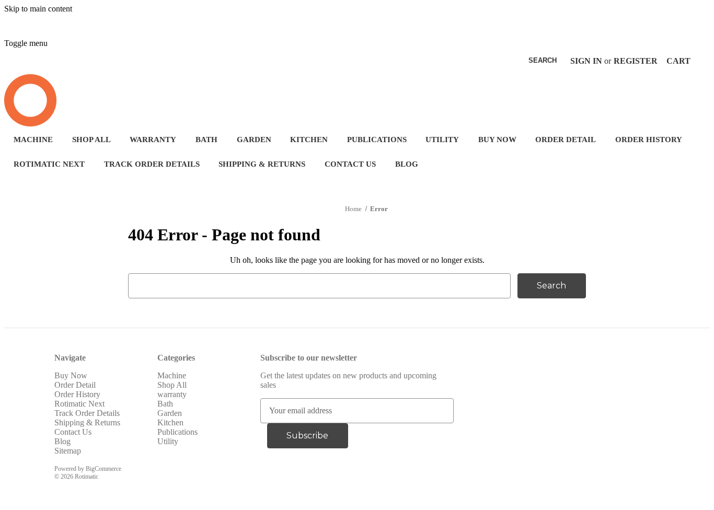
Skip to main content (38, 8)
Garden (254, 139)
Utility (442, 139)
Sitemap (67, 450)
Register (636, 60)
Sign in (586, 60)
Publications (377, 139)
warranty (153, 139)
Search (542, 60)
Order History (648, 139)
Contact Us (350, 164)
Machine (33, 139)
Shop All (91, 139)
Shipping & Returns (261, 164)
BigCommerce (103, 468)
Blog (406, 164)
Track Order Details (152, 164)
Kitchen (309, 139)
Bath (206, 139)
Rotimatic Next (49, 164)
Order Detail (565, 139)
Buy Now (497, 139)
